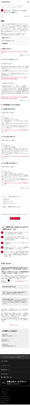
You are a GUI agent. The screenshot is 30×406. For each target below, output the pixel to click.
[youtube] (11, 377)
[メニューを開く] (28, 2)
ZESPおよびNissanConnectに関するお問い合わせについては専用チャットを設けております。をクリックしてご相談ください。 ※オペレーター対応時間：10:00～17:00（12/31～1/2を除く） (14, 293)
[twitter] (5, 377)
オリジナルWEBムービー (8, 40)
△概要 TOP (22, 54)
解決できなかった (8, 201)
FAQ (2, 5)
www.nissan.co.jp (17, 319)
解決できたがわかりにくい (10, 203)
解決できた (7, 199)
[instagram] (8, 377)
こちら (20, 280)
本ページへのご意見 (5, 400)
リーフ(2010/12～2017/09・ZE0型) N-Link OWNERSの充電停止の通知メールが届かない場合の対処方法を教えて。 (16, 238)
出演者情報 (4, 43)
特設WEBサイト (6, 37)
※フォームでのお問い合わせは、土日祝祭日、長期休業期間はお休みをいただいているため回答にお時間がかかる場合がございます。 (14, 301)
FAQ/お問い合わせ (4, 396)
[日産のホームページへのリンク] (5, 2)
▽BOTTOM (26, 16)
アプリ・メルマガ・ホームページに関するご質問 (13, 5)
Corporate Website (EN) (5, 398)
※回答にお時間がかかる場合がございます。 (14, 293)
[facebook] (2, 377)
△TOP (27, 54)
